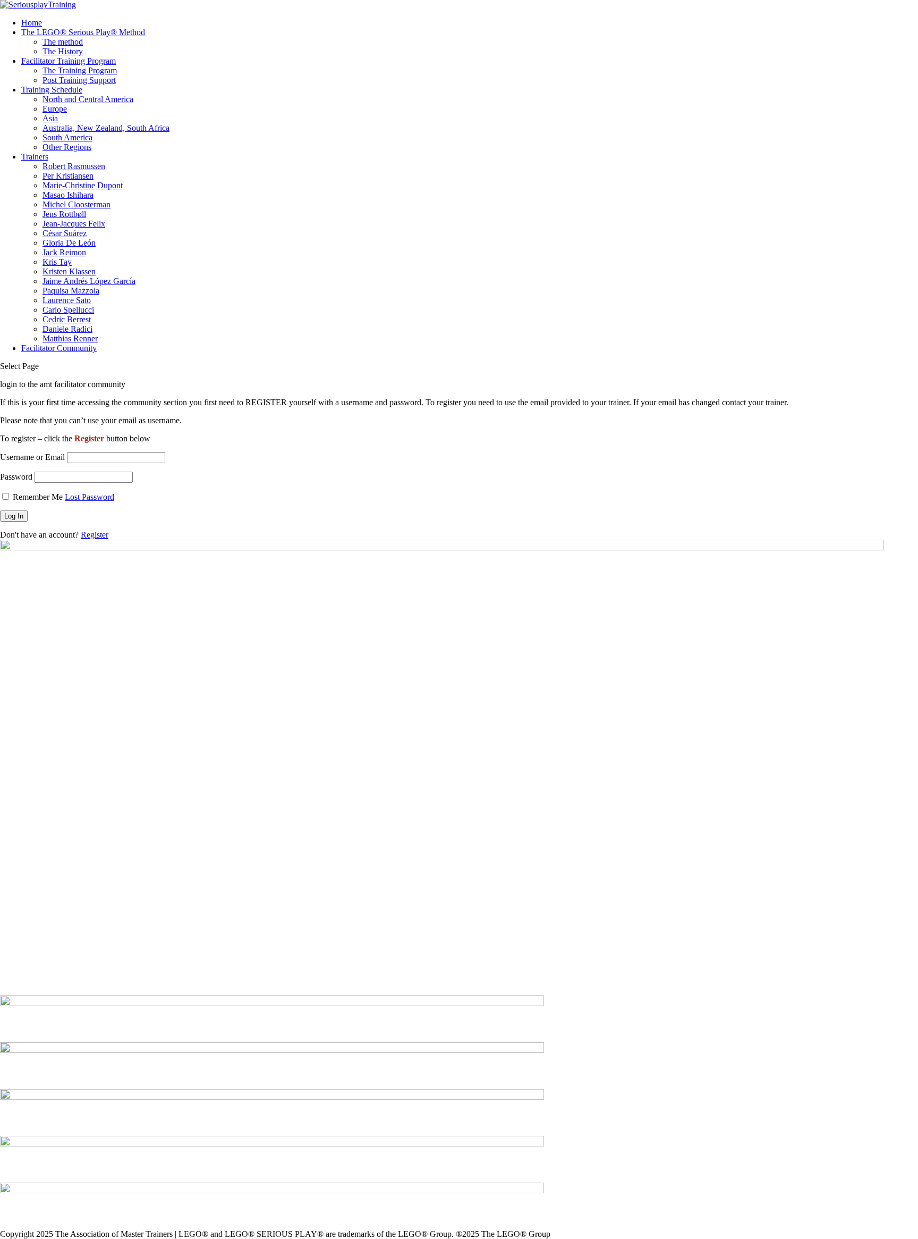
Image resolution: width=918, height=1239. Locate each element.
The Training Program (79, 70)
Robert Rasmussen (73, 166)
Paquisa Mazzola (70, 290)
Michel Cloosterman (76, 204)
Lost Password (89, 496)
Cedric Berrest (66, 319)
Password (16, 476)
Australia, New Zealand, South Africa (105, 127)
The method (62, 41)
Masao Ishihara (68, 194)
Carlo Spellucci (68, 309)
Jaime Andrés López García (88, 281)
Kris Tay (57, 261)
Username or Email (32, 457)
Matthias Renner (70, 338)
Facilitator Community (59, 348)
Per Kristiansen (68, 175)
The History (62, 51)
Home (31, 22)
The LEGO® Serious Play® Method (83, 32)
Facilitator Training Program (68, 60)
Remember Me (38, 496)
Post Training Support (79, 80)
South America (67, 137)
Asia (50, 118)
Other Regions (66, 147)
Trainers (34, 156)
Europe (54, 108)
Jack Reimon (64, 252)
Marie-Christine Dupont (82, 185)
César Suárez (64, 233)
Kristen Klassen (69, 271)
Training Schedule (51, 89)
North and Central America (87, 99)
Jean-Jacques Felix (73, 223)
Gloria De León (69, 242)
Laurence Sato (66, 300)
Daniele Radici (67, 328)
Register (94, 534)
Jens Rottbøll (64, 214)
